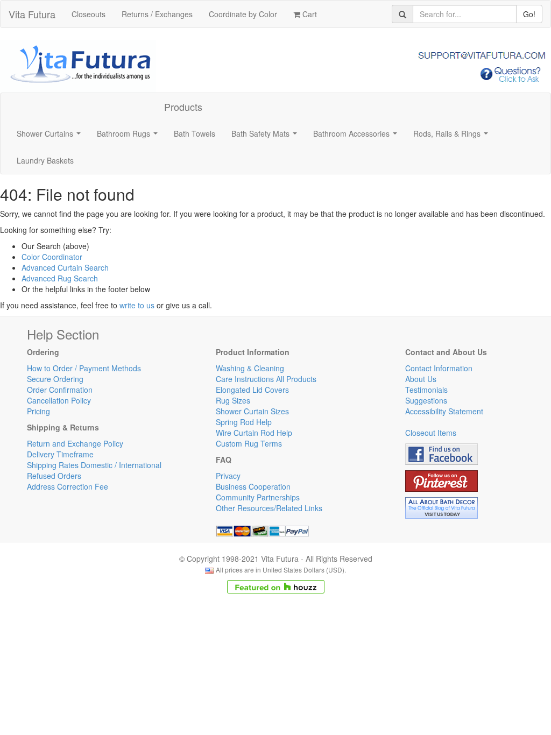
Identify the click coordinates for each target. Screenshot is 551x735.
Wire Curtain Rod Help (254, 432)
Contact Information (438, 368)
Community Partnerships (258, 497)
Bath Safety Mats (266, 136)
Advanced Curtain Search (65, 267)
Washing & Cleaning (250, 368)
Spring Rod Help (244, 421)
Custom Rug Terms (249, 443)
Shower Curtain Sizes (252, 411)
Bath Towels (194, 133)
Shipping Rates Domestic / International (94, 465)
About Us (420, 378)
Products (183, 107)
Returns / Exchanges (157, 14)
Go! (529, 14)
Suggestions (426, 400)
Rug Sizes (233, 400)
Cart (308, 14)
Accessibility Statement (444, 411)
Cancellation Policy (59, 400)
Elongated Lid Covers (252, 389)
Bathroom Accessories (357, 136)
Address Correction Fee (67, 486)
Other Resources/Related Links (269, 508)
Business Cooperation (253, 486)
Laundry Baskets (45, 160)
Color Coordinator (52, 256)
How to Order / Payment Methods (84, 368)
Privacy (228, 475)
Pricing (38, 411)
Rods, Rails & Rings (452, 136)
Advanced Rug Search (60, 278)
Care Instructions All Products (266, 378)
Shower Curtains (51, 136)
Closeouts (88, 14)
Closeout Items (430, 432)
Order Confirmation (60, 389)
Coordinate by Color (243, 14)
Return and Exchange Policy (75, 443)
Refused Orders (54, 475)
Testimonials (426, 389)
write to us (136, 305)
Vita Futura (32, 14)
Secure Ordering (55, 378)
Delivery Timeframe (60, 454)
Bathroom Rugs (129, 136)
